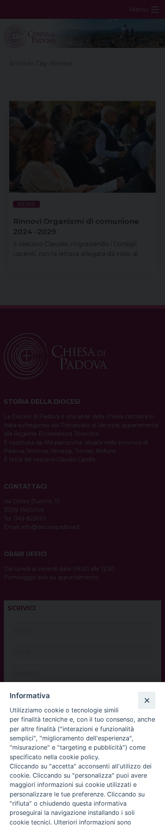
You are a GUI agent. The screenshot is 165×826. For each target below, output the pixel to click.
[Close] (146, 700)
